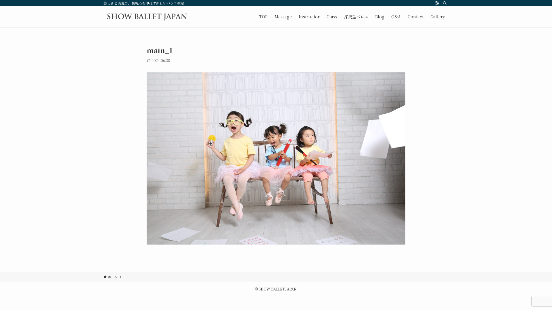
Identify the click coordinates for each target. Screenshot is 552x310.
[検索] (444, 3)
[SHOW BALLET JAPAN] (146, 16)
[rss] (437, 3)
